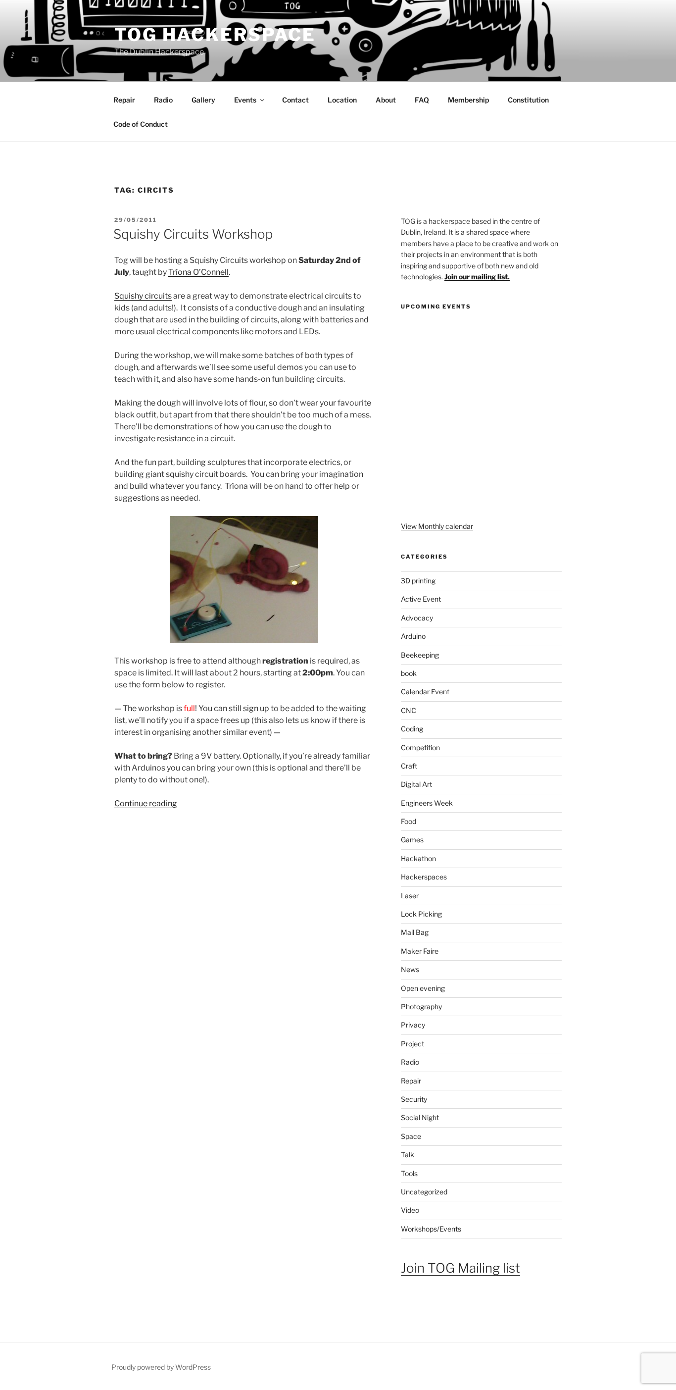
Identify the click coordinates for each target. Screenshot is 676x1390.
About (386, 100)
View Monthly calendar (437, 526)
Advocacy (417, 618)
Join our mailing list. (477, 276)
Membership (468, 100)
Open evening (423, 988)
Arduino (413, 636)
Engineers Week (427, 803)
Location (342, 100)
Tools (409, 1173)
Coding (412, 728)
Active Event (421, 599)
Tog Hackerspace (215, 35)
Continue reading (145, 803)
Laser (410, 895)
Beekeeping (420, 655)
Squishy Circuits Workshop (193, 234)
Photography (421, 1006)
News (410, 969)
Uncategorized (424, 1191)
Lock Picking (421, 914)
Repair (124, 100)
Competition (420, 747)
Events (245, 100)
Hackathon (418, 858)
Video (410, 1210)
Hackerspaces (424, 877)
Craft (409, 766)
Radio (163, 100)
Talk (407, 1154)
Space (411, 1136)
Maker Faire (419, 951)
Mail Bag (415, 932)
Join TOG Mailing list (460, 1268)
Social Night (420, 1117)
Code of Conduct (140, 124)
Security (414, 1099)
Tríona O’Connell (198, 272)
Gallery (203, 100)
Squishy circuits (143, 296)
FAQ (422, 100)
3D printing (418, 580)
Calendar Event (425, 691)
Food (408, 821)
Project (412, 1043)
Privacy (413, 1025)
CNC (408, 710)
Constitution (528, 100)
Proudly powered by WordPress (161, 1367)
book (409, 673)
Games (412, 839)
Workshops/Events (431, 1229)
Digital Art (416, 784)
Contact (295, 100)
